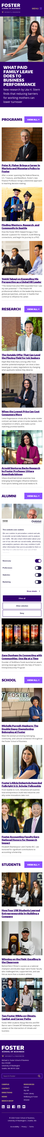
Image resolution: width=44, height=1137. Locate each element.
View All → (33, 119)
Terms (31, 1126)
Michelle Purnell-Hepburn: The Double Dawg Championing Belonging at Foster (20, 728)
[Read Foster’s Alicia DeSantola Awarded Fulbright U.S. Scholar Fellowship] (22, 762)
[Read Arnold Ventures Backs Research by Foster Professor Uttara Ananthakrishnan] (22, 447)
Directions (7, 1093)
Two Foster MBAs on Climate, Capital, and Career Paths (19, 1017)
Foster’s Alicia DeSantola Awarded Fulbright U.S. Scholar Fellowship (22, 784)
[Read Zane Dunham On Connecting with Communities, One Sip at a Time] (22, 634)
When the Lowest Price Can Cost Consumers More (20, 413)
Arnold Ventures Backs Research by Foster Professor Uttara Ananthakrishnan (21, 471)
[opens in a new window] (11, 12)
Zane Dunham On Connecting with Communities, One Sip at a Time (22, 657)
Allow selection (22, 606)
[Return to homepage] (22, 1050)
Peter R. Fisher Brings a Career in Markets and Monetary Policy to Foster (21, 168)
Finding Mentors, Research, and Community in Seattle (20, 226)
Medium (23, 1106)
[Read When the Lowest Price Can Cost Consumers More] (22, 391)
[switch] (38, 568)
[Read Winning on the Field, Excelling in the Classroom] (22, 938)
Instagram (9, 1106)
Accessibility (14, 1126)
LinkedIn (4, 1106)
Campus (5, 1084)
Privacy (24, 1126)
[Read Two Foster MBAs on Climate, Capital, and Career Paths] (22, 995)
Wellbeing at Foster (31, 1097)
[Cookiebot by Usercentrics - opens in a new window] (31, 521)
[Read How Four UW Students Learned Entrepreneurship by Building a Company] (22, 889)
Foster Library (29, 1093)
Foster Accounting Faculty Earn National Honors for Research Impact (20, 839)
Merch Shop (7, 1101)
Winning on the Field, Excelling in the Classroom (21, 961)
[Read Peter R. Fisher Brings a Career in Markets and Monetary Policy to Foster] (22, 144)
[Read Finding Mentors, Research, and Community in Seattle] (22, 204)
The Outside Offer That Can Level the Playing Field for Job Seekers (21, 356)
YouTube (19, 1106)
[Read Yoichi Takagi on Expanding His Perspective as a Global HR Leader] (22, 258)
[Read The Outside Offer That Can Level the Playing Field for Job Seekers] (22, 334)
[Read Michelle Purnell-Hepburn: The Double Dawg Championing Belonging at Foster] (22, 705)
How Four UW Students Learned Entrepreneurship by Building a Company (21, 913)
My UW (26, 1090)
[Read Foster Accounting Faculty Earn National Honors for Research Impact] (22, 816)
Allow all (22, 598)
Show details (32, 591)
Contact (6, 1088)
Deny (22, 613)
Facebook (14, 1106)
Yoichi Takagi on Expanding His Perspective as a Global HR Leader (21, 280)
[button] (35, 8)
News (4, 1097)
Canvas (26, 1087)
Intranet (26, 1100)
